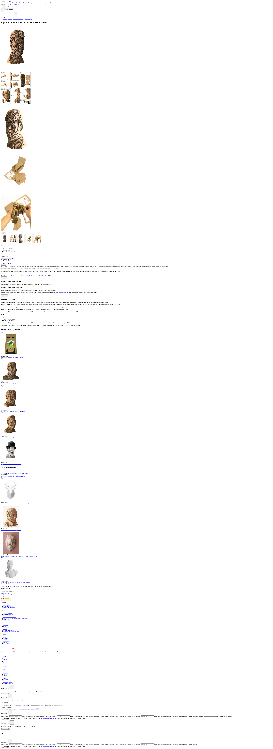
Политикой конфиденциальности (48, 718)
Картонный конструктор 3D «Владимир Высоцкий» (13, 411)
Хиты (2, 2)
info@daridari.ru (12, 594)
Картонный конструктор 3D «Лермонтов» (11, 530)
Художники (6, 644)
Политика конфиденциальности (11, 631)
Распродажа (6, 641)
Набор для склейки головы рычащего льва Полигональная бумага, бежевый (19, 556)
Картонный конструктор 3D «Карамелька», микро (13, 476)
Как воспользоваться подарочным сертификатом (15, 618)
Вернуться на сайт (5, 728)
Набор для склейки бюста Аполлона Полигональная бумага (15, 582)
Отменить (3, 707)
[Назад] (2, 11)
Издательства (6, 643)
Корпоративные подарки (34, 2)
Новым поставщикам (8, 630)
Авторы (5, 646)
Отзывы (21, 2)
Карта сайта (6, 619)
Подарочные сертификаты (9, 617)
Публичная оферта (7, 615)
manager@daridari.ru (64, 292)
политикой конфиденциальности (27, 709)
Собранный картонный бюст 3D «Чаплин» (11, 464)
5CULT (8, 250)
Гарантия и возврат (54, 2)
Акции (10, 2)
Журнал (14, 2)
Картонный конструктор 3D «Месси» (10, 437)
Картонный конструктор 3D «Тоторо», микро (12, 357)
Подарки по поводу (8, 606)
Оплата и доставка (45, 2)
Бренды (5, 642)
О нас (17, 2)
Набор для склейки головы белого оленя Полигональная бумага (16, 503)
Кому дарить (6, 605)
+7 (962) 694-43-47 (16, 4)
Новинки (6, 2)
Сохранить (9, 707)
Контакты (25, 2)
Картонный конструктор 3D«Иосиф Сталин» (12, 384)
